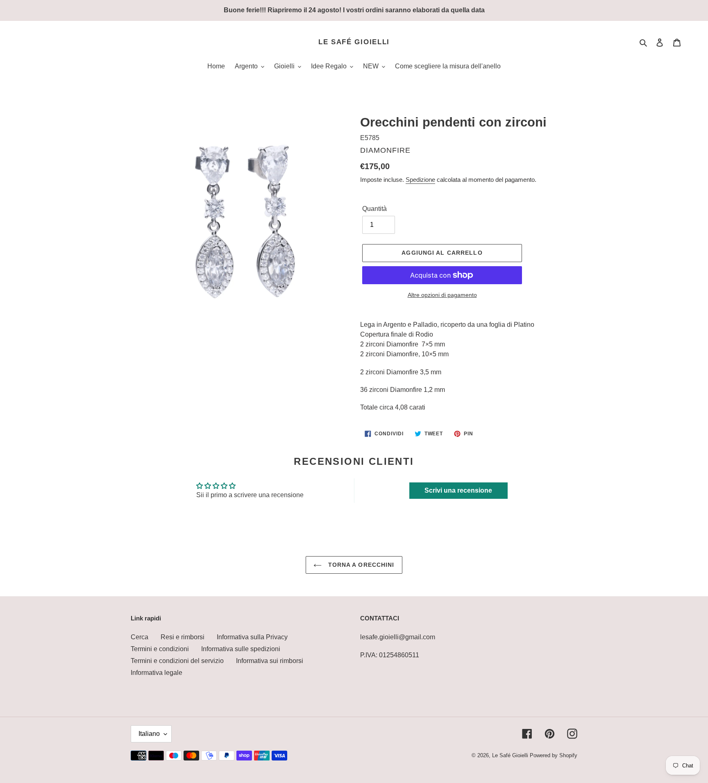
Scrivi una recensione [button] (458, 490)
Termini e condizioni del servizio (177, 660)
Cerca (139, 637)
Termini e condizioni (160, 648)
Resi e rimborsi (182, 637)
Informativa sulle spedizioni (240, 648)
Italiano (149, 733)
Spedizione (420, 179)
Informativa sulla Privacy (252, 637)
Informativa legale (156, 672)
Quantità (374, 208)
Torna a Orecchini (360, 564)
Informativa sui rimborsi (269, 660)
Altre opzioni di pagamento (442, 295)
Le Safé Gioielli (354, 42)
